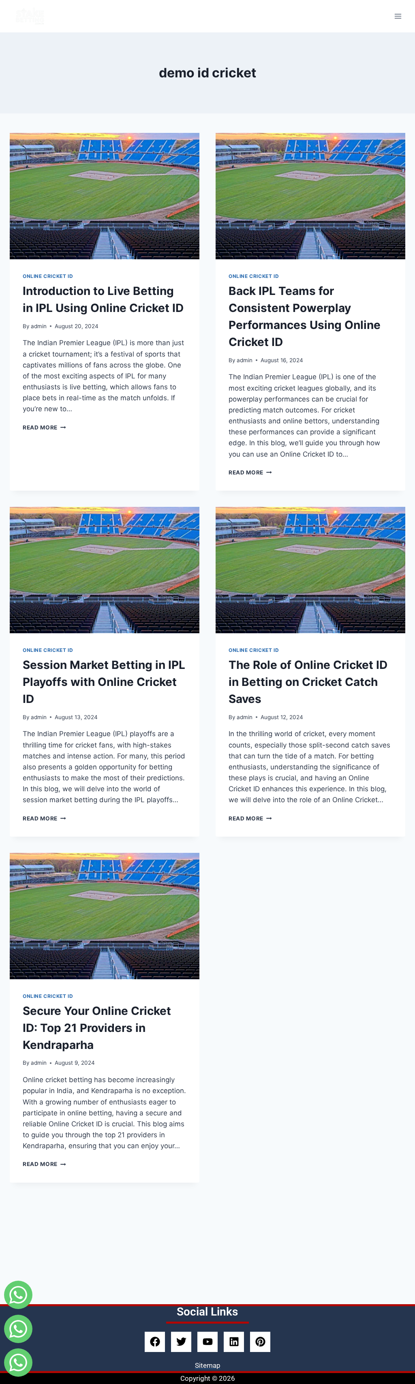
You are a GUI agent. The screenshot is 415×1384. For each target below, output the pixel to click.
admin (39, 326)
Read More (44, 427)
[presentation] (104, 196)
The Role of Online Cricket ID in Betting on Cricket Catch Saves (308, 682)
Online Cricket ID (48, 276)
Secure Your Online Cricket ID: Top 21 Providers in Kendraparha (97, 1028)
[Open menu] (397, 16)
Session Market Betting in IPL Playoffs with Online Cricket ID (104, 682)
